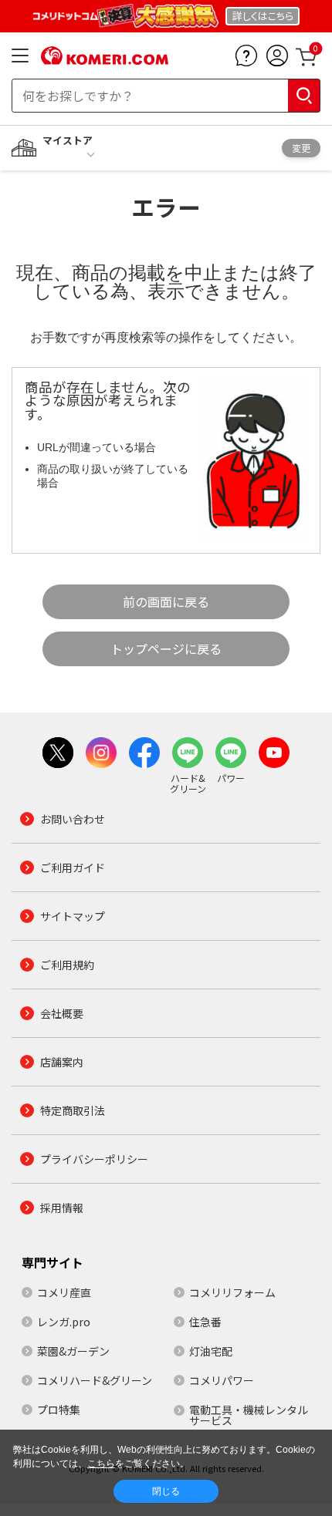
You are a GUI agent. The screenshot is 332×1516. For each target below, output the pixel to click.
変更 (301, 147)
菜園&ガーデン (73, 1351)
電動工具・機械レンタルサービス (248, 1415)
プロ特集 (58, 1409)
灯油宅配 (210, 1351)
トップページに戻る (166, 648)
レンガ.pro (63, 1321)
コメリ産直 (64, 1292)
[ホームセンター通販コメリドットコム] (104, 59)
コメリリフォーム (232, 1292)
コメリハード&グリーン (94, 1380)
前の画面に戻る (166, 601)
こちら (101, 1463)
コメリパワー (221, 1380)
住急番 (205, 1321)
